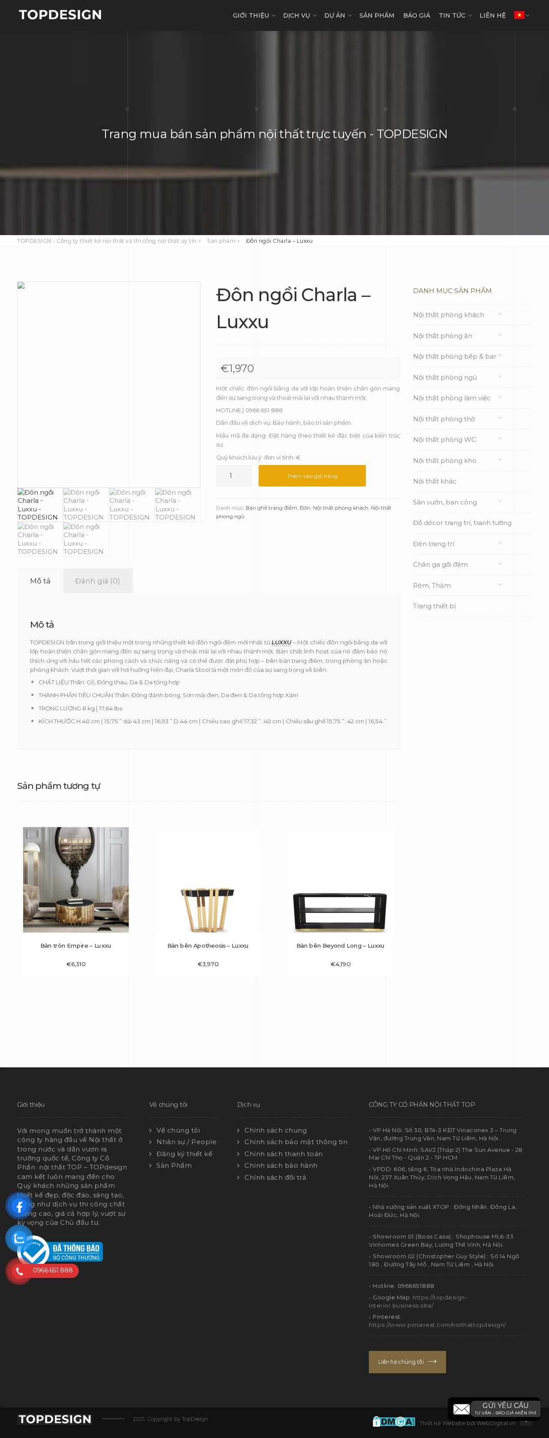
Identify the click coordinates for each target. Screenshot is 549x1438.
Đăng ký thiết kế (184, 1154)
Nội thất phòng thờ (444, 419)
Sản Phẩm (174, 1165)
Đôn (305, 508)
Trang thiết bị (434, 606)
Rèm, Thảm (432, 585)
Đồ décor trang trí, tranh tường (462, 523)
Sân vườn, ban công (445, 502)
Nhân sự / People (187, 1142)
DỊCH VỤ (296, 15)
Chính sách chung (275, 1130)
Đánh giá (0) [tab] (97, 581)
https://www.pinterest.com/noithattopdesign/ (437, 1324)
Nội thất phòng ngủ (445, 377)
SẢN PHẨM (377, 15)
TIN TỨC (452, 15)
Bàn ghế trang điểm (271, 508)
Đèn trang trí (433, 544)
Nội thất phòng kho (445, 460)
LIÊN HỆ (493, 15)
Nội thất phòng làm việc (452, 398)
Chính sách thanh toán (283, 1154)
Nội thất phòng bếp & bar (454, 356)
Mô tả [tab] (40, 581)
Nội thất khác (434, 481)
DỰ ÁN (334, 15)
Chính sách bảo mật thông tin (295, 1142)
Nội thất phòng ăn (442, 336)
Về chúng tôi (178, 1130)
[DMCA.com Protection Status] (396, 1420)
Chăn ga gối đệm (440, 564)
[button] (494, 1409)
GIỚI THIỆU (251, 15)
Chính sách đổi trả (275, 1177)
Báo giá (416, 15)
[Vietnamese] (519, 15)
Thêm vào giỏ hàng (312, 476)
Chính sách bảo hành (281, 1165)
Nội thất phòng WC (444, 439)
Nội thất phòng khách (340, 508)
